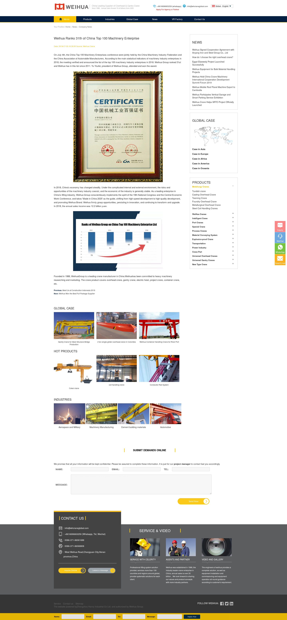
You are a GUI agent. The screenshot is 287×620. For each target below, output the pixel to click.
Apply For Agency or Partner (167, 9)
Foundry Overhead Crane (204, 201)
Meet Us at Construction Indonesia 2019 (78, 290)
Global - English (222, 6)
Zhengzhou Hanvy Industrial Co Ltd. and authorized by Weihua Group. (110, 606)
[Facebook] (222, 603)
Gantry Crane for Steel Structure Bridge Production (74, 343)
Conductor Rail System (159, 384)
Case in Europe (200, 154)
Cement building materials (133, 427)
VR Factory (177, 19)
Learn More (67, 413)
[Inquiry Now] (72, 570)
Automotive (165, 427)
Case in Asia (198, 149)
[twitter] (226, 603)
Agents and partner (178, 559)
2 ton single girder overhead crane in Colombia (116, 342)
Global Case (132, 19)
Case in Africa (199, 158)
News (154, 19)
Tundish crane (199, 191)
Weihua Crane (89, 46)
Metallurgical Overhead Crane (206, 204)
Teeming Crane (199, 197)
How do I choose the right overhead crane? (212, 57)
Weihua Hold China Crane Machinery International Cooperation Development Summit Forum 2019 (210, 79)
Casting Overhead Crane (204, 194)
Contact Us (199, 19)
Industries (110, 19)
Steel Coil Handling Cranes (205, 208)
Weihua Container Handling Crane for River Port (159, 342)
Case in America (200, 163)
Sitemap (79, 603)
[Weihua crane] (97, 6)
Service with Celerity (143, 559)
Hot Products (65, 351)
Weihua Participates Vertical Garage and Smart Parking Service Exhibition (211, 96)
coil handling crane (116, 384)
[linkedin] (231, 603)
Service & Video (155, 530)
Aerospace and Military (69, 427)
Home (66, 19)
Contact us (68, 603)
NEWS (197, 42)
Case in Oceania (200, 168)
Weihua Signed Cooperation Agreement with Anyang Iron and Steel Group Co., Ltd (213, 51)
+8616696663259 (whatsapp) (169, 6)
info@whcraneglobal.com (197, 6)
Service (57, 603)
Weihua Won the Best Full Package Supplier (77, 293)
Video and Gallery (212, 559)
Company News (85, 26)
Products (87, 19)
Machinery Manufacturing (102, 427)
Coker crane (74, 388)
